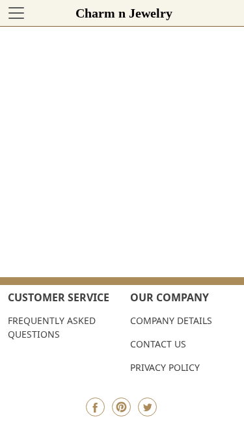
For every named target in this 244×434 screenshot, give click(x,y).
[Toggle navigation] (16, 13)
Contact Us (158, 344)
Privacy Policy (165, 367)
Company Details (171, 320)
